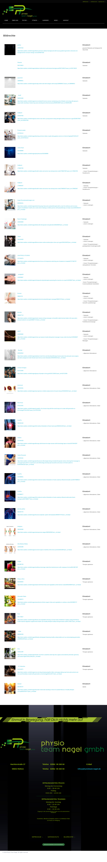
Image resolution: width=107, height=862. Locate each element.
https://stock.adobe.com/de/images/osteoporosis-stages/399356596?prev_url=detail (38, 532)
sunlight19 (20, 274)
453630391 (20, 388)
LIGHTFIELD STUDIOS (23, 255)
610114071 (20, 669)
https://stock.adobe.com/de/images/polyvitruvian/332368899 (32, 153)
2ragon (19, 561)
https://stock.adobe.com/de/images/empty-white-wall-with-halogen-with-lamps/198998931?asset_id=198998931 (46, 83)
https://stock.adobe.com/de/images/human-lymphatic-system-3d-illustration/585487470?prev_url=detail (43, 514)
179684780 (20, 168)
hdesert (19, 683)
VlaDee (19, 437)
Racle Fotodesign (22, 219)
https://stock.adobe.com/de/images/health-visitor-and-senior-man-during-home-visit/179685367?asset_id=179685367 (47, 188)
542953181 (20, 458)
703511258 (20, 651)
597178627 (20, 616)
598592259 (20, 634)
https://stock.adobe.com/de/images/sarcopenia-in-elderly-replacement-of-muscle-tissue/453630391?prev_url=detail (47, 391)
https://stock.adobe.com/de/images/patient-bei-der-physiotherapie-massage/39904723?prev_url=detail (43, 299)
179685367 (20, 185)
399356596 (20, 529)
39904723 (20, 296)
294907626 (20, 48)
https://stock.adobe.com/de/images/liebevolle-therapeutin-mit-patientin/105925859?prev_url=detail (42, 224)
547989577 (20, 494)
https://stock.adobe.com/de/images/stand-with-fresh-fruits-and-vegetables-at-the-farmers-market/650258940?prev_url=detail (49, 584)
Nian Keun (20, 402)
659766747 (20, 686)
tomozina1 (20, 385)
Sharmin (19, 62)
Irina (18, 648)
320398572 (20, 599)
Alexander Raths (21, 596)
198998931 (20, 80)
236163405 (20, 239)
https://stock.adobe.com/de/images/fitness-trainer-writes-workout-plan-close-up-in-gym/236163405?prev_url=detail (46, 242)
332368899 (20, 150)
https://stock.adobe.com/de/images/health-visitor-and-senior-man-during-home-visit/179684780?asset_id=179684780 (47, 171)
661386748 (20, 564)
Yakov (19, 236)
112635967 (20, 277)
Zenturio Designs (21, 367)
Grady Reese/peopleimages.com (25, 200)
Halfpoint (19, 112)
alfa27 (19, 331)
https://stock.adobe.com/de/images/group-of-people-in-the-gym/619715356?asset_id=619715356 (42, 373)
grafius (19, 45)
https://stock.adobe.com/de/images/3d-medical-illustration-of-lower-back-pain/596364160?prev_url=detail (44, 426)
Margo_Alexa (20, 579)
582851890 (20, 98)
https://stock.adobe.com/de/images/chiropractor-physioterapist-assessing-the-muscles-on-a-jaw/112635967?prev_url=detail (49, 280)
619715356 (20, 370)
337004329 (20, 440)
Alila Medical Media (22, 544)
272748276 (20, 258)
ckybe (19, 631)
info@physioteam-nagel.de (89, 769)
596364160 (20, 423)
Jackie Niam (20, 147)
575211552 (20, 405)
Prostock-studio (21, 130)
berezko (19, 312)
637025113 (20, 133)
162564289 (20, 546)
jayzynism (20, 77)
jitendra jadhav (21, 509)
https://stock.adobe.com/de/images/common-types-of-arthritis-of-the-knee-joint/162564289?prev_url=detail (44, 549)
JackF (19, 95)
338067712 (20, 315)
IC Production (21, 666)
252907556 (20, 115)
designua (19, 526)
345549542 (20, 353)
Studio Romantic (21, 455)
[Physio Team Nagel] (20, 11)
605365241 (20, 203)
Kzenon (19, 293)
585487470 (20, 511)
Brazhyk (20, 350)
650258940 (20, 581)
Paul (18, 614)
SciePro (19, 420)
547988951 (20, 476)
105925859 (20, 222)
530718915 (20, 65)
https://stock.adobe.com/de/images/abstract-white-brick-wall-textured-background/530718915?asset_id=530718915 (47, 68)
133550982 (20, 334)
